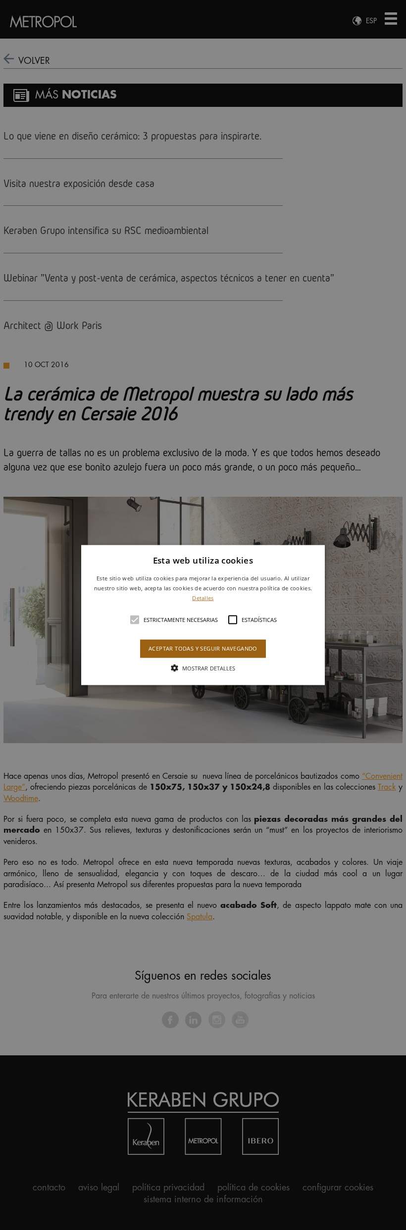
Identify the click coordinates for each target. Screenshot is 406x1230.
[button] (203, 615)
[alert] (203, 615)
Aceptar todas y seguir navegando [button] (203, 648)
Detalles (202, 597)
